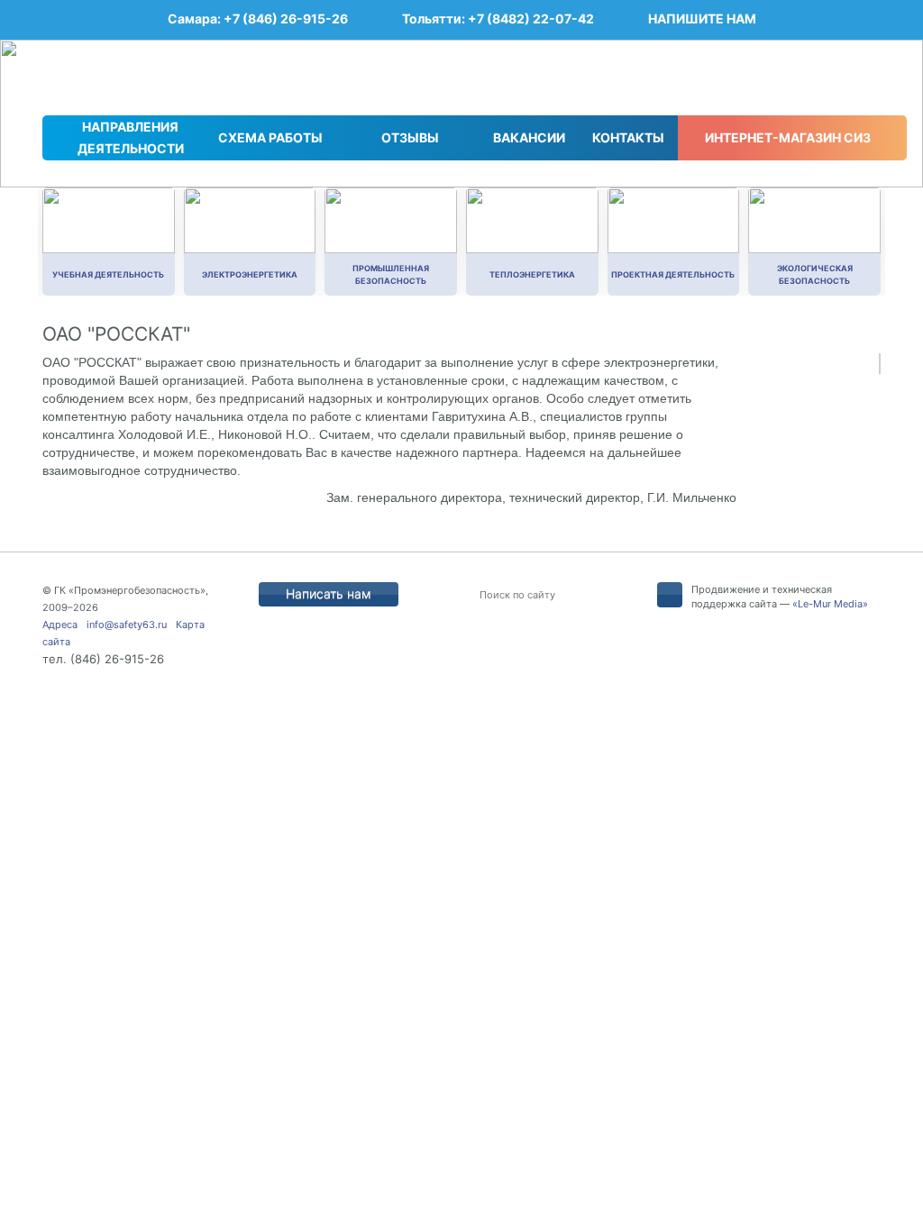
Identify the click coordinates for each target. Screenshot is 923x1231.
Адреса (60, 624)
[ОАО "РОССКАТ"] (880, 363)
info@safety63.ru (127, 624)
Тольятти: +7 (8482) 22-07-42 (498, 18)
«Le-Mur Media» (830, 603)
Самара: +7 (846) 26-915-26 (258, 18)
